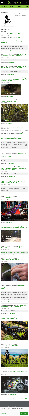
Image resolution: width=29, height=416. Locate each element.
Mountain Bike (14, 403)
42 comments (11, 163)
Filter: (2, 31)
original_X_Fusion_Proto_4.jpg (9, 318)
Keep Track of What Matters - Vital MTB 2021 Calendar (13, 55)
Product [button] (20, 6)
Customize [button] (3, 413)
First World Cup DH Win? (17, 127)
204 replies (12, 50)
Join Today (21, 9)
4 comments (13, 150)
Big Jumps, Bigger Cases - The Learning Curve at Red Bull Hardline (14, 226)
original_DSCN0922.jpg (7, 197)
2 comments (10, 96)
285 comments (11, 176)
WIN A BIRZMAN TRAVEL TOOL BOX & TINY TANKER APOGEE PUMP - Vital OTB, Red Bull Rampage (14, 181)
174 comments (11, 192)
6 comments (10, 222)
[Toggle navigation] (2, 2)
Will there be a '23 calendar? (17, 33)
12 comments (10, 282)
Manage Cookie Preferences (14, 406)
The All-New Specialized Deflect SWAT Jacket (13, 137)
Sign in (25, 9)
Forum (26, 6)
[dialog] (14, 411)
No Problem (23, 413)
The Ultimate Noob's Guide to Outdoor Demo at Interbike (13, 247)
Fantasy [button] (12, 6)
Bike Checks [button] (4, 6)
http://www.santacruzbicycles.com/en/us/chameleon (14, 252)
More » (19, 37)
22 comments (10, 242)
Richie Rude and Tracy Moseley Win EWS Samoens (13, 306)
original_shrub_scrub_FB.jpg (8, 101)
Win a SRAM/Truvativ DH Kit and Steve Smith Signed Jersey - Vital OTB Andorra (13, 168)
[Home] (14, 2)
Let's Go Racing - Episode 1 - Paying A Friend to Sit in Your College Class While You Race (14, 79)
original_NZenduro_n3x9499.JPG (9, 345)
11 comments (11, 254)
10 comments (13, 394)
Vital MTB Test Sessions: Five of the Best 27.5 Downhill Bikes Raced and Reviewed (13, 155)
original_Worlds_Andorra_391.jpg (10, 259)
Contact (8, 403)
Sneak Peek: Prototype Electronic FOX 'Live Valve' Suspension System (14, 287)
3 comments (11, 62)
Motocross (20, 403)
